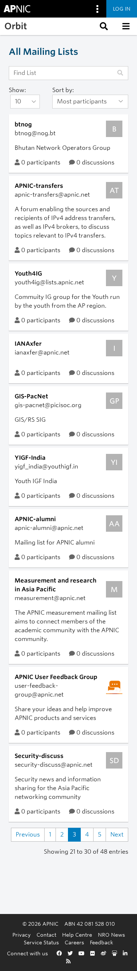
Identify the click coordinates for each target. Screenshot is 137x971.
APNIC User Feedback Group (56, 677)
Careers (74, 942)
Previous (28, 834)
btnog (23, 124)
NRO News (111, 935)
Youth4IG (28, 273)
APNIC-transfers (39, 185)
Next (116, 834)
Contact (46, 935)
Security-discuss (39, 755)
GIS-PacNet (31, 396)
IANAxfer (28, 343)
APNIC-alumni (35, 519)
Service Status (41, 942)
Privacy (21, 935)
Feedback (101, 942)
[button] (103, 26)
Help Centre (77, 935)
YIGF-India (30, 457)
